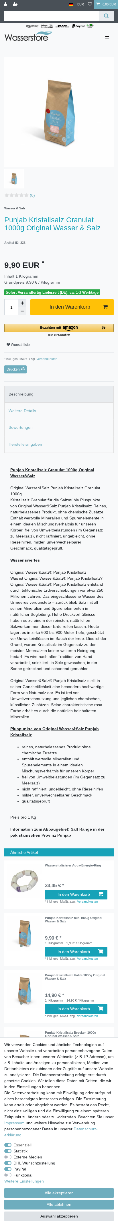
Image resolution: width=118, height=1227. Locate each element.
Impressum (14, 1123)
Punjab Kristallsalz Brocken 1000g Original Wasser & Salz (70, 1034)
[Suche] (106, 16)
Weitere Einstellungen (24, 1181)
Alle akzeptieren (59, 1193)
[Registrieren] (16, 4)
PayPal (19, 1169)
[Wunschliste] (90, 4)
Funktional (22, 1175)
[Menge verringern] (22, 311)
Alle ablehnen (59, 1204)
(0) (32, 195)
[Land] (71, 4)
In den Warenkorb (70, 307)
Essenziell (22, 1145)
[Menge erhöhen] (22, 303)
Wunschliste (20, 345)
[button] (59, 330)
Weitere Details (22, 410)
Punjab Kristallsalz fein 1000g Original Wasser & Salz (73, 919)
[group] (24, 933)
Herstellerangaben (25, 444)
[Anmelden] (6, 4)
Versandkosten (46, 359)
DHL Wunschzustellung (34, 1163)
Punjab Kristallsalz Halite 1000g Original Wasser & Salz (75, 976)
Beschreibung (21, 394)
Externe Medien (27, 1157)
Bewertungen (21, 427)
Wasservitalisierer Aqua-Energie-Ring (73, 865)
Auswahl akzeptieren (59, 1216)
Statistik (20, 1151)
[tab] (59, 394)
